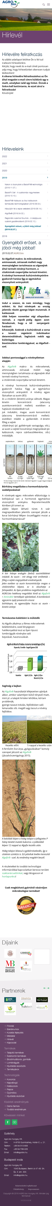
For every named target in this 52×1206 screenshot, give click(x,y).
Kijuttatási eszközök (16, 1066)
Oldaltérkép (18, 1189)
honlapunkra (9, 876)
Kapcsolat (11, 1042)
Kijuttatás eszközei (15, 1096)
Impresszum (33, 1189)
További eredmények (16, 1109)
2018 (4, 236)
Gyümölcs (12, 1092)
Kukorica (11, 1079)
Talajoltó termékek (15, 1052)
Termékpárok (13, 1069)
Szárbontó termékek (16, 1056)
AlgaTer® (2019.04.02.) (14, 213)
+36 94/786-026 (21, 1149)
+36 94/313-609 (21, 1145)
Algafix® (12, 366)
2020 (4, 170)
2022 (4, 156)
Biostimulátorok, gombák (19, 1059)
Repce (10, 1089)
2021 (4, 163)
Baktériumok (13, 1029)
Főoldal (10, 1026)
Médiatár (11, 1036)
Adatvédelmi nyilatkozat (26, 1185)
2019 (4, 177)
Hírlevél (10, 1039)
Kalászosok (12, 1086)
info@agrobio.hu (20, 1152)
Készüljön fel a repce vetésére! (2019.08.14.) (23, 208)
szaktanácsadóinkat (12, 873)
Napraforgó (12, 1082)
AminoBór (9, 596)
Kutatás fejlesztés (15, 1032)
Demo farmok (13, 1106)
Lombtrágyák (13, 1062)
